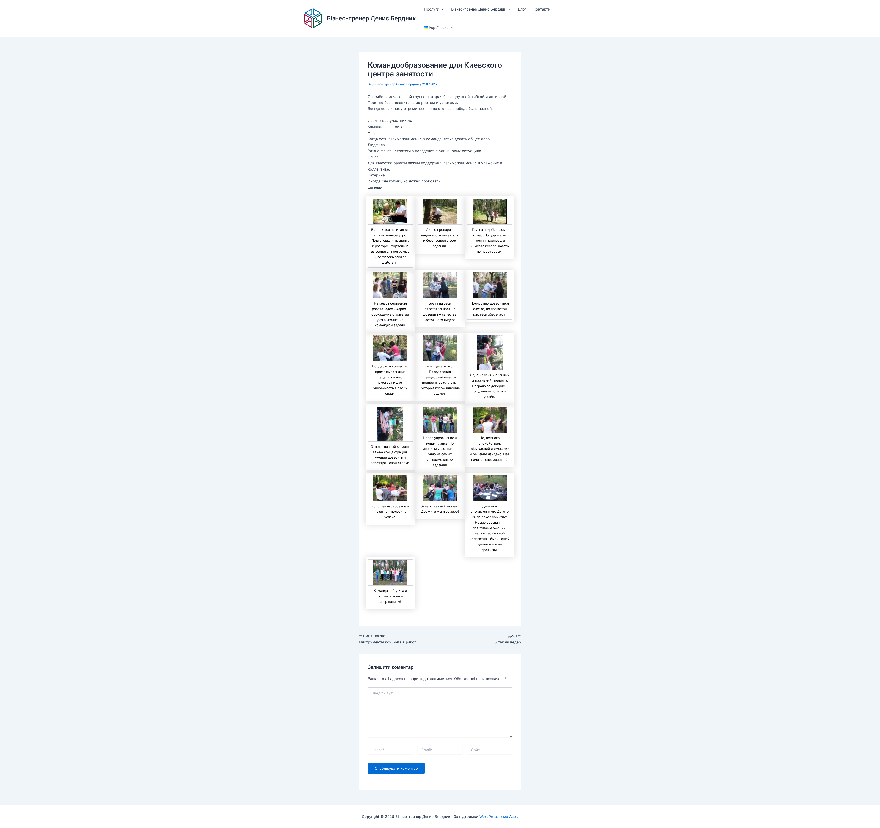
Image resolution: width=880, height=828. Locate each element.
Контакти (542, 9)
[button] (441, 9)
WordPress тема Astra (498, 816)
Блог (522, 9)
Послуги (431, 9)
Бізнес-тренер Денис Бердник (371, 18)
